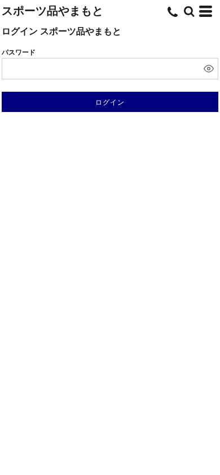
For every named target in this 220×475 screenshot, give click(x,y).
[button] (189, 11)
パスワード (19, 52)
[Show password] (208, 68)
